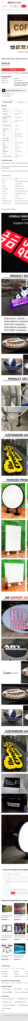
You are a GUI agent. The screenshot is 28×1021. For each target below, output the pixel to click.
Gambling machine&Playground (20, 976)
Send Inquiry (13, 69)
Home (2, 9)
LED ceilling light (4, 976)
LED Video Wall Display (7, 992)
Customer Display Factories (8, 998)
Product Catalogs (20, 968)
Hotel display (16, 973)
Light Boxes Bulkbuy (6, 1008)
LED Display (17, 9)
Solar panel (16, 971)
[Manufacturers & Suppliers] (14, 2)
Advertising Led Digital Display (8, 1005)
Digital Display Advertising (20, 1002)
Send (13, 893)
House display (4, 973)
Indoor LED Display (6, 989)
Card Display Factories (7, 1002)
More (2, 1011)
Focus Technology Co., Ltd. (17, 1015)
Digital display (4, 971)
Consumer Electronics (9, 9)
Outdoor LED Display (17, 989)
